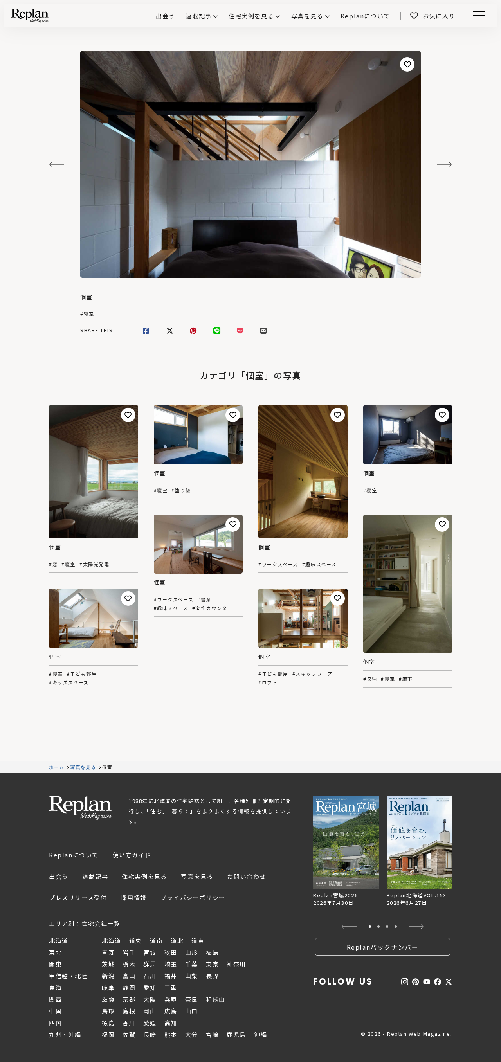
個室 (86, 297)
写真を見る (307, 16)
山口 (191, 1011)
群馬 (149, 964)
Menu (483, 16)
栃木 (129, 964)
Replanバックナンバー (383, 947)
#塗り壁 (181, 490)
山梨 (191, 976)
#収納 (370, 679)
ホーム (57, 767)
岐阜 (108, 987)
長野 (212, 976)
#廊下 (406, 679)
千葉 (191, 964)
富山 (129, 976)
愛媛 (149, 1023)
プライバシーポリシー (192, 897)
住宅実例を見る (251, 16)
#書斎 (204, 599)
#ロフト (268, 682)
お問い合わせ (246, 876)
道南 (156, 940)
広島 (170, 1011)
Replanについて (74, 855)
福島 (212, 952)
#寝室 (87, 313)
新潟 (108, 976)
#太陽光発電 (94, 564)
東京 (212, 964)
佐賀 (129, 1034)
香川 (129, 1023)
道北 (177, 940)
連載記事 (198, 16)
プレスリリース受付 (78, 897)
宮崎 (212, 1034)
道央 (135, 940)
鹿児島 (236, 1034)
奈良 (191, 999)
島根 (129, 1011)
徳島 (108, 1023)
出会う (58, 876)
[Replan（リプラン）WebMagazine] (30, 15)
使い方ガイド (131, 855)
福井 (170, 976)
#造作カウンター (212, 608)
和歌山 (215, 999)
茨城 (108, 964)
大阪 (149, 999)
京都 (129, 999)
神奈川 (236, 964)
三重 (170, 987)
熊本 (170, 1034)
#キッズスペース (69, 682)
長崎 (149, 1034)
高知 (170, 1023)
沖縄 (260, 1034)
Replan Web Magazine (80, 808)
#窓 (53, 564)
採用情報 (133, 897)
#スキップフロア (312, 673)
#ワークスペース (278, 564)
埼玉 (170, 964)
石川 (149, 976)
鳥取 (108, 1011)
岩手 (129, 952)
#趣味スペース (319, 564)
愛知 (149, 987)
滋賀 (108, 999)
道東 (197, 940)
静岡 (129, 987)
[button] (349, 926)
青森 (108, 952)
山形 (191, 952)
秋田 (170, 952)
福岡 (108, 1034)
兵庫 (170, 999)
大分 (191, 1034)
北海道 (111, 940)
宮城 (149, 952)
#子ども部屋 (273, 673)
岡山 (149, 1011)
